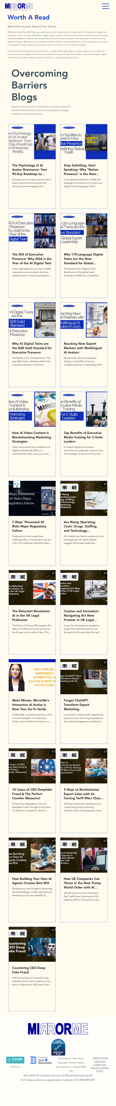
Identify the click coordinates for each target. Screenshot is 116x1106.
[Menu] (105, 6)
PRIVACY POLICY (100, 1058)
